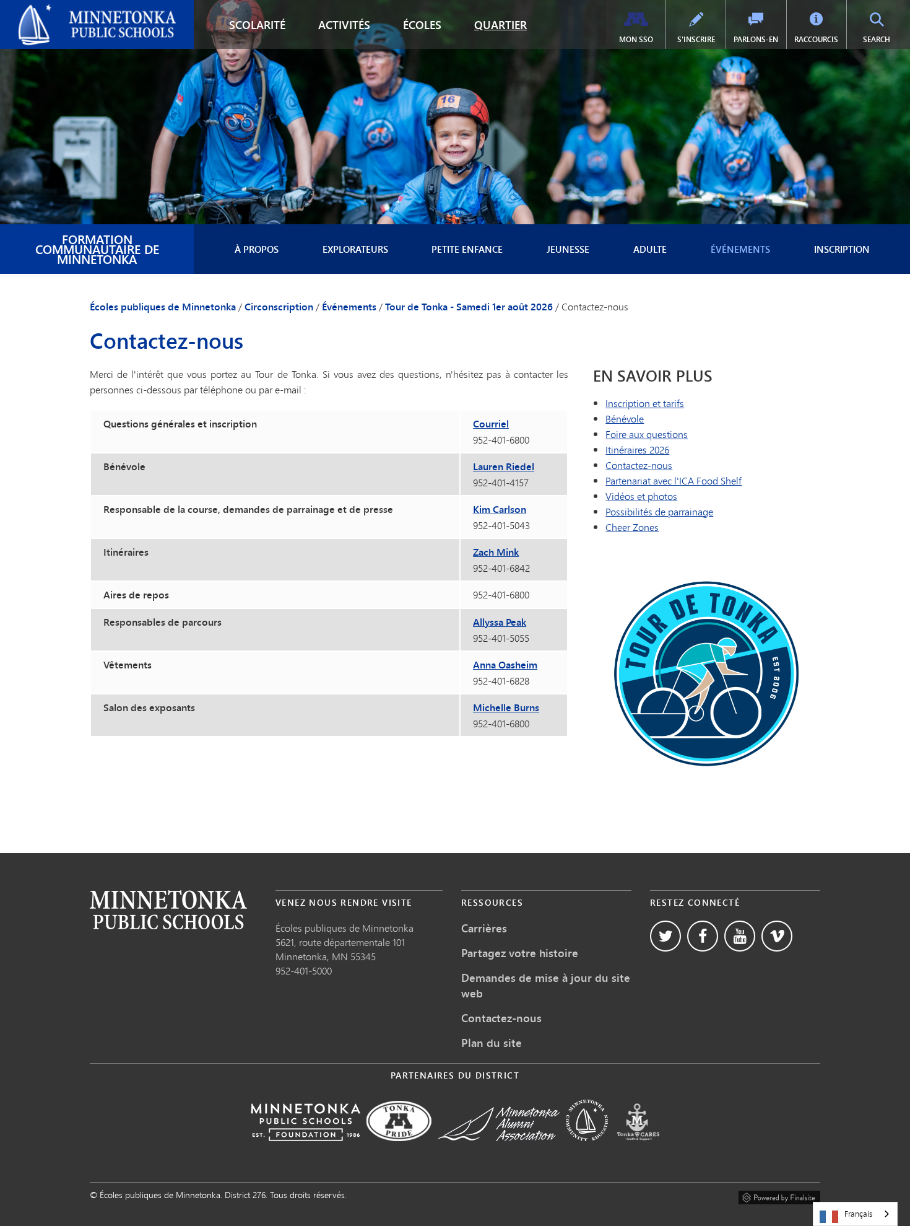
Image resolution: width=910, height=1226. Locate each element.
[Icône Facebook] (702, 936)
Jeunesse (568, 249)
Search (885, 39)
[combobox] (855, 1214)
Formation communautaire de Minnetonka (97, 249)
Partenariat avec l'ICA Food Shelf (673, 480)
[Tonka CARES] (638, 1149)
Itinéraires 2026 (637, 449)
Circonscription (279, 306)
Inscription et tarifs (644, 403)
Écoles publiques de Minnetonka (78, 10)
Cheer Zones (632, 527)
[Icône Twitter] (665, 936)
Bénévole (624, 418)
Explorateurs (355, 249)
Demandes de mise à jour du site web (545, 985)
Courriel (491, 423)
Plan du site (491, 1043)
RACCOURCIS (816, 39)
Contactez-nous (638, 465)
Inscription (842, 249)
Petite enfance (467, 249)
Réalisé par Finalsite (779, 1196)
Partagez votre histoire (519, 953)
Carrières (484, 928)
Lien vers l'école (168, 909)
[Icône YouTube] (739, 936)
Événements (740, 249)
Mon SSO (636, 39)
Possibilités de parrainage (659, 511)
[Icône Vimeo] (776, 936)
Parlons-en (756, 39)
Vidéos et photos (641, 496)
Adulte (650, 249)
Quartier (500, 25)
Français (858, 1213)
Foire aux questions (646, 434)
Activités (344, 25)
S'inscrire (696, 39)
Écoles (422, 25)
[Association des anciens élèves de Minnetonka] (499, 1149)
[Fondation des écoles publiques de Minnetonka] (305, 1149)
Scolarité (257, 25)
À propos (257, 249)
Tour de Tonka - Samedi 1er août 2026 (469, 306)
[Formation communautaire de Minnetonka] (587, 1149)
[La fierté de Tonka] (399, 1149)
